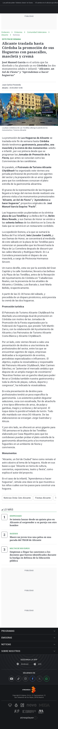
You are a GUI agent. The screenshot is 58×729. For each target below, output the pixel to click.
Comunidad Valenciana (37, 32)
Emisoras (18, 32)
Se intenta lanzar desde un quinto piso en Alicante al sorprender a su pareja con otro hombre (33, 522)
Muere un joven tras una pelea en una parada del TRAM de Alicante (30, 539)
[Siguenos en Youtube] (11, 679)
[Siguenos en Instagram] (25, 679)
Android (24, 664)
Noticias (16, 35)
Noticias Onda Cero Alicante (17, 498)
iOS (39, 664)
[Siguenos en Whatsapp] (46, 679)
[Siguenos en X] (39, 679)
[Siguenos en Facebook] (32, 679)
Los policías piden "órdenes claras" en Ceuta (18, 2)
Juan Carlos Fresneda (11, 85)
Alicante (4, 35)
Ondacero (5, 32)
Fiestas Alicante (43, 498)
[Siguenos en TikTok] (18, 679)
